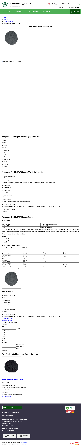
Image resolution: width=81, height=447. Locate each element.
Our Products (34, 11)
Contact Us (46, 11)
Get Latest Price (8, 319)
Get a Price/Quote (6, 397)
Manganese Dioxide (8, 21)
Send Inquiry (75, 11)
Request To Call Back (7, 320)
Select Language (75, 7)
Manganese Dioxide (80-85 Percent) (12, 379)
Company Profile (19, 11)
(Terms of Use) (24, 442)
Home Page (6, 11)
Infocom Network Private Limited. (19, 444)
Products (5, 19)
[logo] (4, 7)
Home (4, 17)
